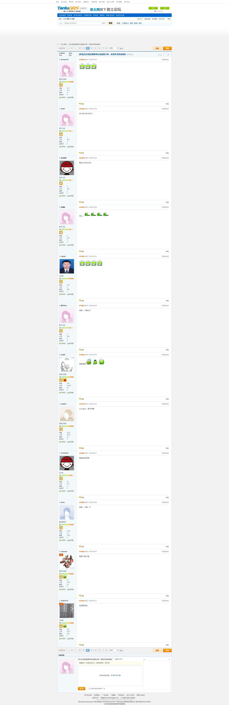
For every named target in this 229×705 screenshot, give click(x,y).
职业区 (69, 15)
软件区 (95, 15)
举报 (167, 104)
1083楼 (81, 207)
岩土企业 (127, 2)
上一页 (70, 48)
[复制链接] (129, 54)
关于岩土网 (87, 695)
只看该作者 (165, 59)
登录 (153, 8)
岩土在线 (64, 2)
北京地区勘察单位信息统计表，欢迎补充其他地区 (84, 44)
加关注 (63, 97)
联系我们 (97, 695)
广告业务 (105, 695)
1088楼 (81, 453)
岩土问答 (102, 2)
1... (76, 48)
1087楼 (81, 404)
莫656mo (64, 305)
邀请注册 (147, 19)
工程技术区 (87, 15)
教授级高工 (62, 522)
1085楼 (81, 305)
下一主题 (161, 55)
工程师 (61, 276)
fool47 (63, 109)
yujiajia (63, 256)
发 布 (81, 689)
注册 (164, 8)
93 (95, 48)
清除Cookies (141, 695)
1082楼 (81, 158)
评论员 (71, 2)
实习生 (61, 473)
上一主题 (159, 55)
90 (84, 48)
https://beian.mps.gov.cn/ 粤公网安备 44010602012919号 (96, 702)
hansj (63, 502)
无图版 (113, 695)
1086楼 (81, 355)
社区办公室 (120, 15)
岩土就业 (64, 44)
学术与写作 (78, 15)
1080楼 (81, 59)
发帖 (167, 48)
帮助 (169, 19)
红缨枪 (63, 207)
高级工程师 (62, 423)
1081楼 (81, 109)
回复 (157, 48)
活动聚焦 (155, 19)
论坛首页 (62, 15)
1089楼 (81, 502)
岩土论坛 (78, 2)
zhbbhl (63, 355)
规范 (131, 23)
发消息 (71, 97)
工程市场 (94, 2)
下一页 (105, 48)
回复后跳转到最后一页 (97, 688)
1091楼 (81, 601)
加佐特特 (64, 158)
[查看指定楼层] (168, 55)
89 (80, 48)
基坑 (140, 23)
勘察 (136, 23)
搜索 (110, 23)
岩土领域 (119, 2)
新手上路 (62, 128)
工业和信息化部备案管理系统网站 (114, 704)
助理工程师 (62, 79)
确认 (121, 48)
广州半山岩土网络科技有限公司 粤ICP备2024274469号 (133, 702)
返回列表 (62, 48)
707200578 (64, 453)
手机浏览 (121, 695)
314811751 (64, 601)
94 (99, 48)
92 (92, 48)
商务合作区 (110, 15)
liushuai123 (65, 59)
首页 (57, 2)
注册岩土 (86, 2)
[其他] (81, 54)
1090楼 (81, 551)
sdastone (64, 551)
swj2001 (63, 404)
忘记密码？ (160, 11)
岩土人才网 (110, 2)
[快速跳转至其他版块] (57, 44)
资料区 (102, 15)
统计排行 (162, 19)
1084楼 (81, 256)
